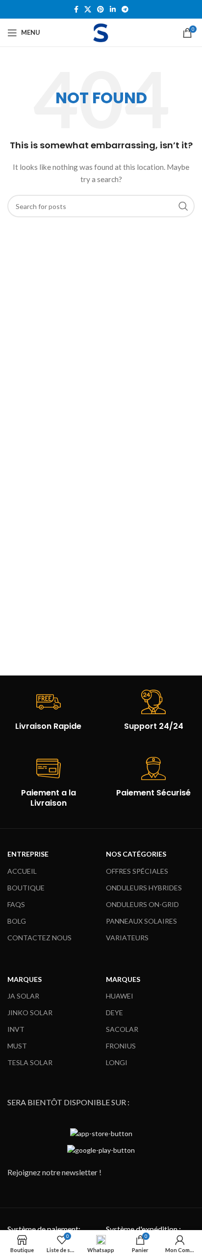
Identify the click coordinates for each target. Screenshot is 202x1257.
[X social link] (87, 9)
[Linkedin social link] (113, 9)
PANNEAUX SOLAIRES (141, 921)
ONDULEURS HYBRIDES (144, 888)
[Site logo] (101, 31)
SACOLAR (122, 1029)
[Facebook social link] (76, 9)
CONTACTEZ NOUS (39, 937)
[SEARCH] (183, 206)
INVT (16, 1029)
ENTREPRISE (28, 854)
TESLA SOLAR (29, 1062)
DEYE (114, 1012)
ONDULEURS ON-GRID (142, 904)
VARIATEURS (127, 937)
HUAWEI (119, 996)
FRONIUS (121, 1046)
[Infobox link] (48, 711)
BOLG (16, 921)
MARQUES (24, 979)
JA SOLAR (23, 996)
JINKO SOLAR (29, 1012)
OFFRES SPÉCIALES (137, 871)
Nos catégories (136, 854)
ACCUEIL (22, 871)
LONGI (116, 1062)
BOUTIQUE (26, 888)
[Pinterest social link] (100, 9)
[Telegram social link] (125, 9)
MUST (17, 1046)
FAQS (16, 904)
